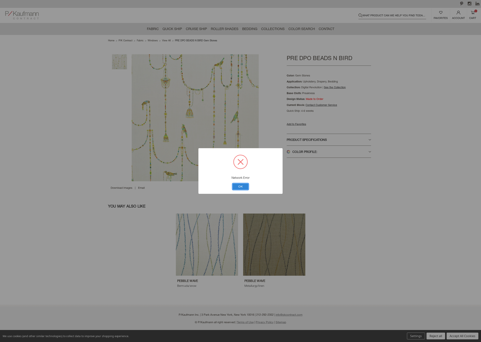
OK (240, 186)
